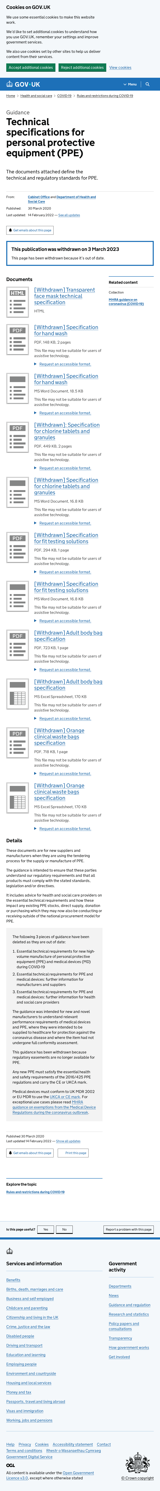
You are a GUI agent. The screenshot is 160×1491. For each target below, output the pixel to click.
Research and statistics (129, 1314)
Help (10, 1444)
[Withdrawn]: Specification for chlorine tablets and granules (67, 431)
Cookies (42, 1444)
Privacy (25, 1444)
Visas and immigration (24, 1410)
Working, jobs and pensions (29, 1420)
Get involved (119, 1356)
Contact (104, 1444)
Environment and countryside (31, 1373)
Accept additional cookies (31, 67)
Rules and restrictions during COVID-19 (105, 96)
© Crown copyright (137, 1478)
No (67, 1229)
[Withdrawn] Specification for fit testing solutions (66, 538)
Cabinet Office (39, 197)
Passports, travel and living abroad (35, 1401)
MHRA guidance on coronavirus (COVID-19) (126, 302)
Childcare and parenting (27, 1308)
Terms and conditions (24, 1450)
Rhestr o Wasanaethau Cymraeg (73, 1450)
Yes (48, 1229)
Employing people (21, 1364)
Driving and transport (24, 1345)
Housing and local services (28, 1382)
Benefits (13, 1280)
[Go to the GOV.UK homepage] (23, 84)
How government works (129, 1347)
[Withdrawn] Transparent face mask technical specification (64, 296)
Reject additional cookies (82, 67)
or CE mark (65, 1096)
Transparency (120, 1338)
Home (10, 96)
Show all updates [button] (68, 1141)
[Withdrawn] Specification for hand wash (66, 330)
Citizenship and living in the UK (32, 1317)
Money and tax (18, 1392)
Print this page (75, 1153)
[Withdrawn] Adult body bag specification (68, 635)
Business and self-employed (30, 1298)
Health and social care (36, 96)
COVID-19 (64, 96)
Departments (120, 1286)
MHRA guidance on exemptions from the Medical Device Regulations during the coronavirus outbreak (54, 1107)
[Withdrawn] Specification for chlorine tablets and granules (66, 486)
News (114, 1295)
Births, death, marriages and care (34, 1289)
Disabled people (20, 1336)
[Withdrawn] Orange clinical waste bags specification (59, 736)
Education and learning (25, 1354)
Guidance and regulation (129, 1304)
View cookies (120, 67)
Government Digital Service (29, 1456)
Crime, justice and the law (28, 1326)
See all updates (69, 215)
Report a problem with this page (128, 1229)
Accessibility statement (73, 1444)
